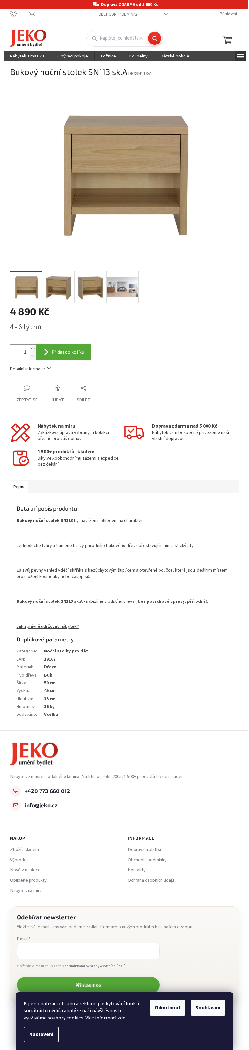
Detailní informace (27, 369)
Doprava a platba (144, 849)
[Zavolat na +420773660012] (19, 14)
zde (121, 1017)
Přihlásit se (88, 985)
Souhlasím (208, 1007)
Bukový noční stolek (38, 520)
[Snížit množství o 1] (33, 356)
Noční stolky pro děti (66, 651)
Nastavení (41, 1034)
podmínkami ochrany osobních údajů (94, 966)
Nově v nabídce (25, 870)
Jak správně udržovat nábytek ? (48, 626)
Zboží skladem (24, 849)
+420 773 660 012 (47, 791)
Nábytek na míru (26, 890)
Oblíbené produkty (28, 880)
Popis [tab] (18, 487)
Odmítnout (168, 1007)
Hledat (154, 38)
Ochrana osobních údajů (151, 880)
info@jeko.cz (41, 805)
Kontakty (137, 870)
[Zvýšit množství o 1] (33, 348)
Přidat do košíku (68, 352)
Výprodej (19, 860)
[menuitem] (27, 56)
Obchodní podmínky (118, 14)
